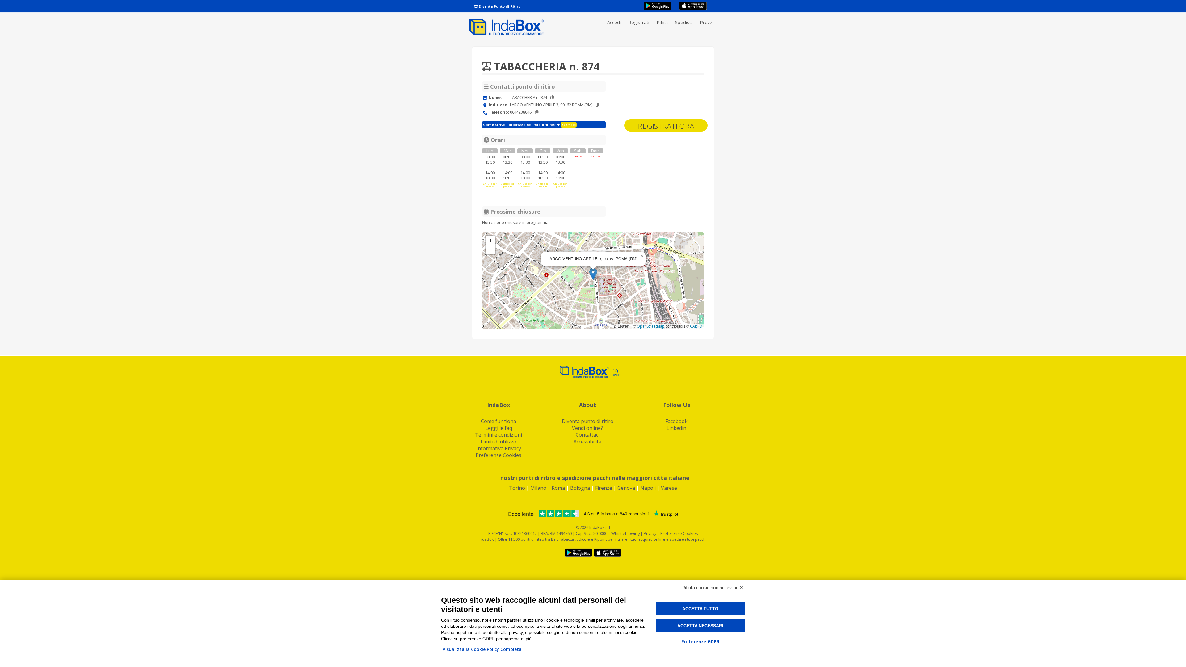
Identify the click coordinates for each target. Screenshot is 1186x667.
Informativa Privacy (498, 448)
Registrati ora (666, 126)
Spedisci (683, 22)
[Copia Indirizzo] (597, 105)
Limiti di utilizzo (498, 441)
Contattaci (587, 434)
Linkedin (676, 428)
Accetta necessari (700, 625)
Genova (626, 488)
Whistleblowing (625, 533)
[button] (593, 274)
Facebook (676, 421)
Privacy (650, 533)
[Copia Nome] (552, 97)
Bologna (580, 488)
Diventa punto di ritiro (587, 421)
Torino (517, 488)
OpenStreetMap (651, 326)
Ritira (662, 22)
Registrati (638, 22)
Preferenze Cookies (498, 455)
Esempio (568, 125)
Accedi (614, 22)
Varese (669, 488)
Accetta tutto (700, 608)
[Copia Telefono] (536, 112)
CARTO (696, 326)
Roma (558, 488)
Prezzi (706, 22)
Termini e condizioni (498, 434)
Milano (538, 488)
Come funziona (498, 421)
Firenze (603, 488)
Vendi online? (587, 428)
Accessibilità (587, 441)
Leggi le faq (498, 428)
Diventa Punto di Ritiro (499, 6)
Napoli (648, 488)
